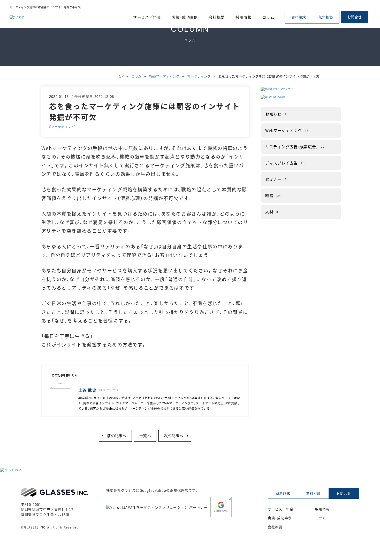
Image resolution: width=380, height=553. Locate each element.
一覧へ (145, 435)
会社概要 (217, 17)
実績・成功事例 (185, 17)
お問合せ (354, 16)
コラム (268, 17)
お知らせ (275, 114)
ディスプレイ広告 (285, 162)
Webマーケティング (286, 130)
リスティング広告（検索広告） (295, 146)
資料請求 (298, 17)
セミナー (275, 179)
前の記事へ (116, 435)
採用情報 (243, 17)
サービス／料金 (147, 17)
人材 (271, 211)
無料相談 (325, 17)
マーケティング (63, 126)
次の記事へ (173, 435)
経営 (272, 195)
